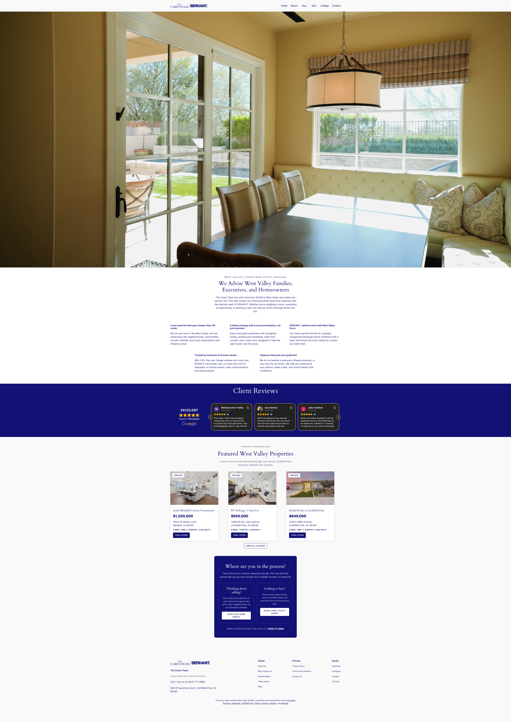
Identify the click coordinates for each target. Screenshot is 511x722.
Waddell (284, 703)
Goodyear (236, 703)
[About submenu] (298, 5)
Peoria (257, 703)
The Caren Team (179, 670)
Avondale (291, 700)
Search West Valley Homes (275, 612)
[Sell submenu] (316, 5)
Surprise (264, 703)
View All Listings (255, 546)
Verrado (272, 703)
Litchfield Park (247, 703)
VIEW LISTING (181, 535)
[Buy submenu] (307, 5)
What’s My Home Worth (236, 615)
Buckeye (227, 703)
